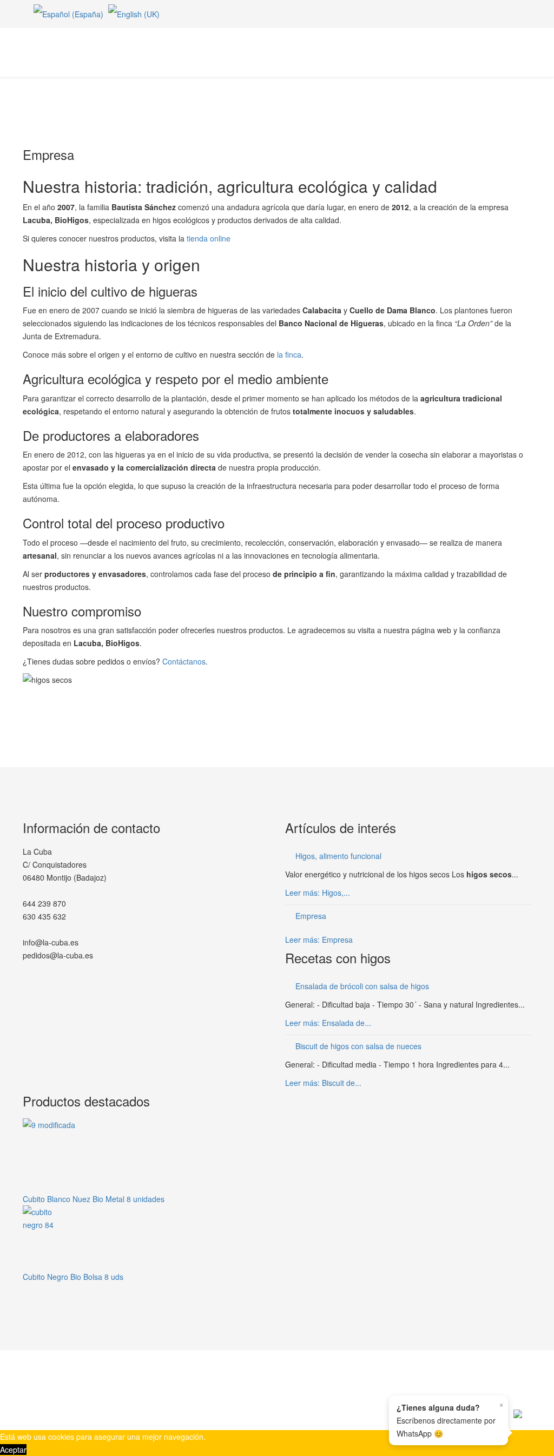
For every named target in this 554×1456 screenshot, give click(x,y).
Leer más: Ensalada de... (328, 1022)
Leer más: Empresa (319, 939)
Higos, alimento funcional (338, 855)
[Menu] (527, 51)
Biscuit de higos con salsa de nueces (358, 1046)
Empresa (310, 915)
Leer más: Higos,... (317, 892)
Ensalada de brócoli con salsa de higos (362, 986)
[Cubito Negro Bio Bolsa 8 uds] (146, 1237)
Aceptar (13, 1449)
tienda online (208, 238)
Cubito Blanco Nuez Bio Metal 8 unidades (93, 1198)
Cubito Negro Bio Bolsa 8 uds (73, 1276)
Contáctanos (184, 661)
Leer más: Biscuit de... (323, 1082)
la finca (289, 354)
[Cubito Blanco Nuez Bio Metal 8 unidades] (146, 1155)
